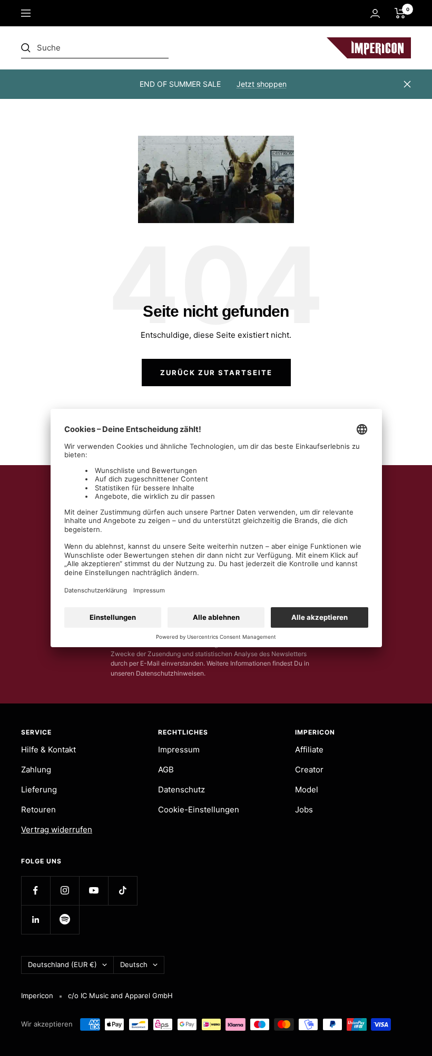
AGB (166, 770)
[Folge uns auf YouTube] (93, 890)
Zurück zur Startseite (216, 372)
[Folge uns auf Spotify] (64, 919)
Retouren (38, 809)
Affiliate (309, 750)
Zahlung (36, 770)
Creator (309, 770)
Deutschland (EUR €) (62, 964)
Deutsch (134, 964)
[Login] (375, 13)
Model (306, 789)
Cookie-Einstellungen (198, 809)
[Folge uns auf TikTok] (122, 890)
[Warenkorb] (400, 13)
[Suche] (95, 48)
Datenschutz (181, 789)
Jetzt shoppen (262, 83)
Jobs (304, 809)
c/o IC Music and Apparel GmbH (120, 995)
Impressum (179, 750)
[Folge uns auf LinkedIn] (35, 919)
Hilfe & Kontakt (48, 750)
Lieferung (39, 789)
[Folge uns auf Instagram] (64, 890)
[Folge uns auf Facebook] (35, 890)
